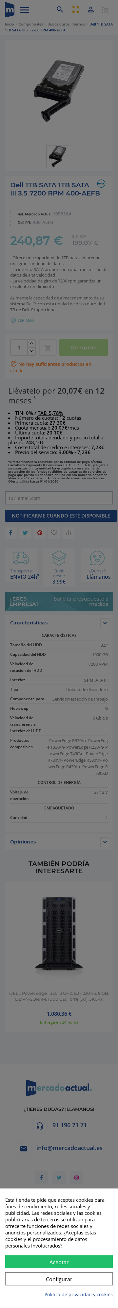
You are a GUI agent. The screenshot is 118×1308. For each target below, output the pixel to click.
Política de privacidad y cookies (79, 1294)
